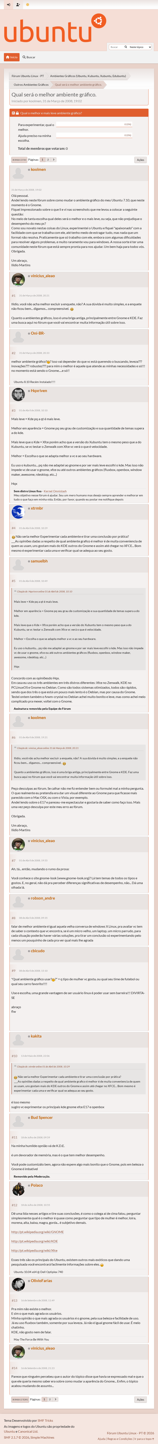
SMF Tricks (45, 1420)
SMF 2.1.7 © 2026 (16, 1437)
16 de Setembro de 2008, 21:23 (38, 1368)
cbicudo (38, 950)
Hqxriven (39, 390)
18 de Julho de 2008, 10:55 (35, 1205)
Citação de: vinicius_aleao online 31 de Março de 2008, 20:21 (48, 748)
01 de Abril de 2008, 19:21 (33, 737)
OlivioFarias (41, 1280)
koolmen (38, 169)
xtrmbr (37, 508)
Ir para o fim (19, 160)
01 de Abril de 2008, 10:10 (33, 410)
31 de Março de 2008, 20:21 (34, 295)
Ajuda (101, 1438)
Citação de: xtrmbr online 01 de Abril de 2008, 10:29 (43, 1066)
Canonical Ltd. (28, 1431)
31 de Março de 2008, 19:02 (26, 189)
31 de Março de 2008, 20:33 (34, 353)
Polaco (37, 1185)
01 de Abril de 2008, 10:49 (33, 581)
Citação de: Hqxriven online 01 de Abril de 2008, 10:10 (44, 591)
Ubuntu (9, 1431)
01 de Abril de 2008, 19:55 (33, 860)
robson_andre (43, 898)
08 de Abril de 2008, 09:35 (33, 917)
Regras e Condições (119, 1438)
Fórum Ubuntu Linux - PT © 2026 (130, 1433)
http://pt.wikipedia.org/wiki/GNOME (37, 1232)
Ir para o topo (20, 1399)
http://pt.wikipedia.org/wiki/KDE (34, 1241)
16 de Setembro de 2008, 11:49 (38, 1300)
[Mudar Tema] (27, 4)
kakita (36, 1036)
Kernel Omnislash (55, 491)
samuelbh (39, 561)
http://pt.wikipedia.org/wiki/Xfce (34, 1250)
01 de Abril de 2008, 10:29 (33, 528)
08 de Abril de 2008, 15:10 (33, 970)
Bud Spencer (42, 1117)
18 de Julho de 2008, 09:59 (35, 1137)
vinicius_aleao (43, 275)
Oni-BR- (38, 333)
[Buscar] (126, 47)
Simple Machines (42, 1437)
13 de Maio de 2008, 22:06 (35, 1055)
